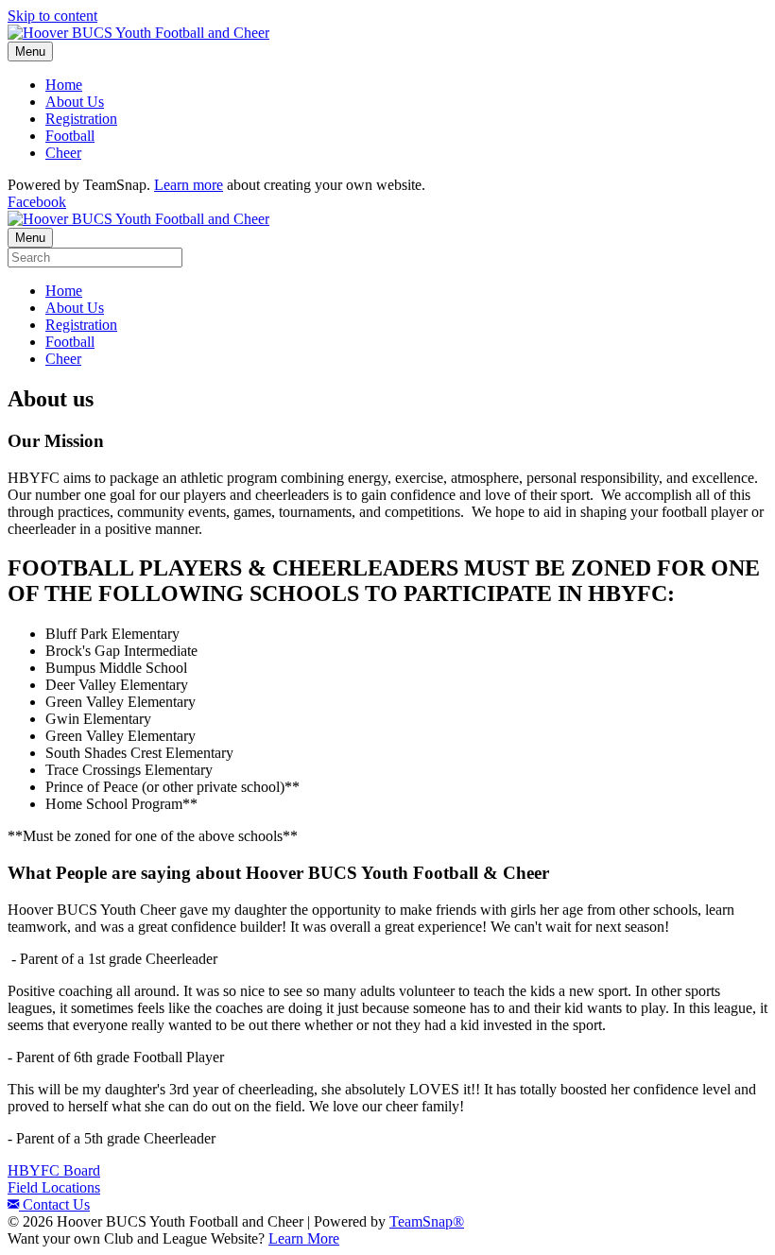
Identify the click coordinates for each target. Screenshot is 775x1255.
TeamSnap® (426, 1221)
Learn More (303, 1238)
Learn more (188, 185)
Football (70, 136)
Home (63, 85)
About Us (74, 102)
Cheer (63, 153)
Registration (81, 119)
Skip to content (52, 16)
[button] (54, 1170)
